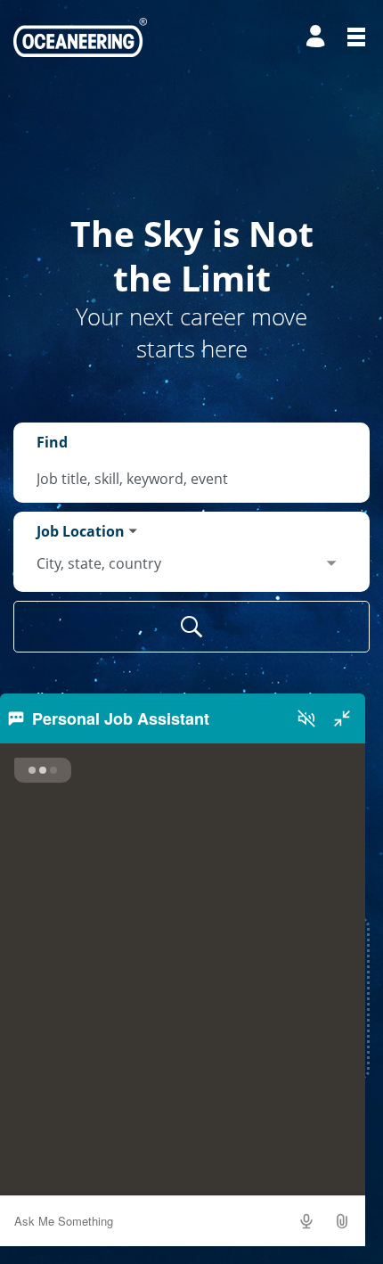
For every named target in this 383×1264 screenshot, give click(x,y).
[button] (342, 1221)
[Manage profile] (318, 37)
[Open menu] (356, 37)
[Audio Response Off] (306, 718)
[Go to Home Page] (80, 37)
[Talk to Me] (306, 1221)
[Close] (342, 718)
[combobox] (191, 479)
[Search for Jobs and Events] (191, 627)
